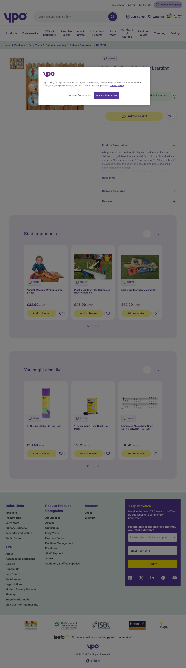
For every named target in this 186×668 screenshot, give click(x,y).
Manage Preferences (80, 95)
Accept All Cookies (106, 95)
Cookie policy (117, 85)
